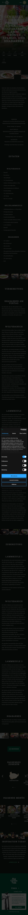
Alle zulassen (14, 476)
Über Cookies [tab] (23, 433)
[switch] (24, 461)
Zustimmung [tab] (5, 433)
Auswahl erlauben (13, 480)
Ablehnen (14, 484)
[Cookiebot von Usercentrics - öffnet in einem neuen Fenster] (20, 430)
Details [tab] (14, 433)
